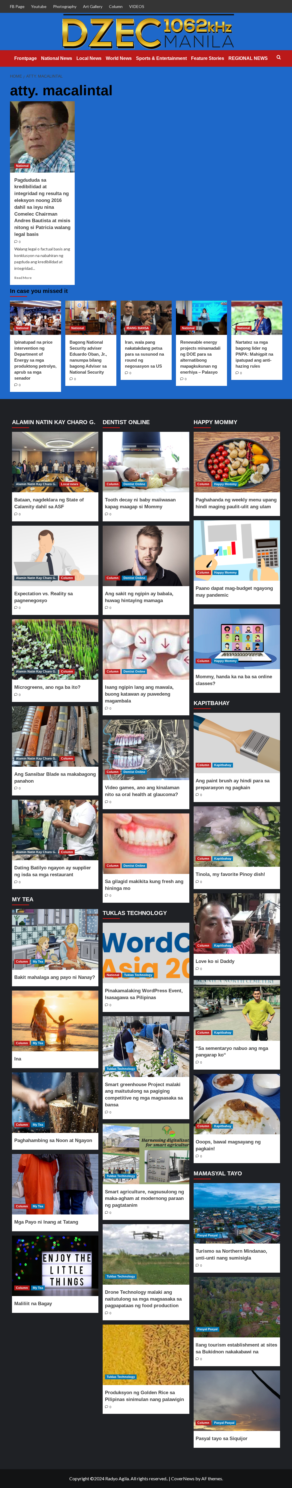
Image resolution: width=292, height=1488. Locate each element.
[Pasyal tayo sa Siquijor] (236, 1400)
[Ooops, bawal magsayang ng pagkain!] (236, 1104)
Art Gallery (92, 6)
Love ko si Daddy (215, 961)
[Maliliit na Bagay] (55, 1266)
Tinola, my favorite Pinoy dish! (230, 874)
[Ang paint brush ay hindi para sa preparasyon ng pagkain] (236, 743)
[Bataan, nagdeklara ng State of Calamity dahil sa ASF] (55, 462)
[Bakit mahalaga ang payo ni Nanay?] (55, 939)
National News (56, 58)
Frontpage (25, 58)
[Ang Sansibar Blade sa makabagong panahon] (55, 736)
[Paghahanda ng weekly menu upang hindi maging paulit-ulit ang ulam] (236, 462)
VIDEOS (136, 6)
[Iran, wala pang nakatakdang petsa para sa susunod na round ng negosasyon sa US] (146, 318)
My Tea (38, 961)
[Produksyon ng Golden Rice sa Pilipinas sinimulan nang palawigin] (146, 1355)
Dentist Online (134, 484)
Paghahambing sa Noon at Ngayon (53, 1140)
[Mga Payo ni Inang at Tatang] (55, 1184)
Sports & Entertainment (161, 58)
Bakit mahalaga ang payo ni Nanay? (54, 977)
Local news (69, 484)
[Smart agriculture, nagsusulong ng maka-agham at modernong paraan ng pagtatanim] (146, 1153)
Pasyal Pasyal (207, 1235)
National (22, 165)
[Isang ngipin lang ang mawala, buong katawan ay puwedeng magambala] (146, 649)
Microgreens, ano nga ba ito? (47, 687)
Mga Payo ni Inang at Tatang (46, 1222)
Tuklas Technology (138, 975)
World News (119, 58)
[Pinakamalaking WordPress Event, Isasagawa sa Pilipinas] (146, 953)
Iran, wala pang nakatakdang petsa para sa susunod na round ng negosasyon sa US (144, 354)
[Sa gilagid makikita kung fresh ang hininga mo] (146, 843)
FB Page (17, 6)
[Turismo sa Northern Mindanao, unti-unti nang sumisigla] (236, 1213)
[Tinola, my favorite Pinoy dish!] (236, 836)
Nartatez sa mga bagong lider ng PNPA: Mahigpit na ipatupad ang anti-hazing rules (254, 354)
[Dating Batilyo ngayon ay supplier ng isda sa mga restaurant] (55, 830)
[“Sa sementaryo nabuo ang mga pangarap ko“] (236, 1010)
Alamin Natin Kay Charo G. (36, 484)
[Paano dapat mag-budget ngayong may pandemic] (236, 550)
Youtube (38, 6)
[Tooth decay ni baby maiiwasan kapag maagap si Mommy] (146, 462)
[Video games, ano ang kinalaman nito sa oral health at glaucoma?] (146, 750)
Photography (64, 6)
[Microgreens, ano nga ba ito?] (55, 649)
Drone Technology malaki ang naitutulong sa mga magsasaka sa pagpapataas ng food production (143, 1299)
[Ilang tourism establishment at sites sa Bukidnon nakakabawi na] (236, 1307)
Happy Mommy (225, 484)
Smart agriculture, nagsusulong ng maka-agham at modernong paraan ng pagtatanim (144, 1198)
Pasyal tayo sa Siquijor (222, 1438)
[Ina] (55, 1021)
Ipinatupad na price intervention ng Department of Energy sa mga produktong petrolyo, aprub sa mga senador (35, 360)
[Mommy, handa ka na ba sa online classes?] (236, 639)
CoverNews (182, 1478)
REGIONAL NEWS (248, 58)
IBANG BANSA (138, 328)
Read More (23, 278)
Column (116, 6)
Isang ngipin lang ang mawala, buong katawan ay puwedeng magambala (139, 694)
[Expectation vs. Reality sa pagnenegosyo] (55, 556)
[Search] (278, 57)
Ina (17, 1059)
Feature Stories (207, 58)
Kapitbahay (222, 765)
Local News (89, 58)
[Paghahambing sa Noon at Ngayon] (55, 1102)
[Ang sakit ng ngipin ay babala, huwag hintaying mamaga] (146, 556)
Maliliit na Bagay (33, 1303)
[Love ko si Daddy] (236, 923)
